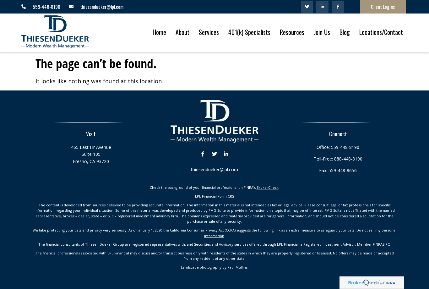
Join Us (322, 32)
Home (159, 32)
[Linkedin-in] (322, 7)
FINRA (378, 244)
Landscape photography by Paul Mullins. (214, 267)
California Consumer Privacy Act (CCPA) (203, 230)
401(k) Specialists (249, 32)
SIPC (386, 244)
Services (209, 32)
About (182, 32)
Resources (292, 32)
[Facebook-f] (338, 7)
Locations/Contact (381, 32)
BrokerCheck (268, 187)
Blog (344, 32)
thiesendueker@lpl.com (214, 169)
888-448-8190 (348, 159)
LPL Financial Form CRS (214, 196)
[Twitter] (307, 7)
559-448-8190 (345, 147)
